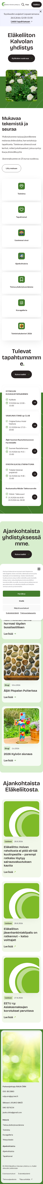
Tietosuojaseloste (9, 1179)
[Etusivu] (11, 4)
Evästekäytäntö (12, 613)
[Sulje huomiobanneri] (40, 11)
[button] (39, 569)
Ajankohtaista (8, 1151)
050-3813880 (8, 1091)
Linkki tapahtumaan (20, 21)
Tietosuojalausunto (28, 613)
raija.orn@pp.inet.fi (10, 1096)
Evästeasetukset (9, 1173)
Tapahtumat (8, 1156)
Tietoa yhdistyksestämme (13, 1125)
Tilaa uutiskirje (24, 1179)
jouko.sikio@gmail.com (12, 1112)
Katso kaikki (20, 374)
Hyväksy (21, 593)
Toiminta (6, 1130)
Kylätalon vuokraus (20, 58)
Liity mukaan (11, 168)
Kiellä (21, 601)
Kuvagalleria (8, 1135)
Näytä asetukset (21, 608)
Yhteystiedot (8, 1139)
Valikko (36, 4)
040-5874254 (8, 1107)
